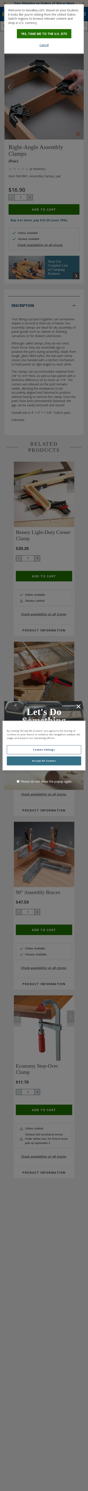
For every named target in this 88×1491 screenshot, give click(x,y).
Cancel (44, 45)
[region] (44, 745)
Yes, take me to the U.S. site (44, 34)
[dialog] (44, 28)
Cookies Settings (44, 749)
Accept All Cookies (44, 760)
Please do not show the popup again (46, 781)
